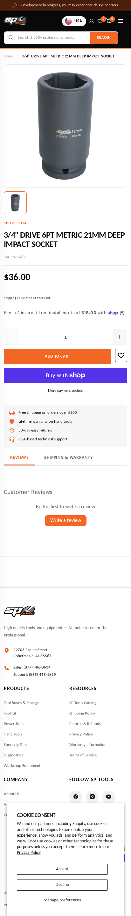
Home (8, 56)
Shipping (10, 298)
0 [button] (112, 19)
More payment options (65, 391)
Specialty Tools (16, 745)
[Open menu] (120, 21)
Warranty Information (88, 745)
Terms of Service (83, 755)
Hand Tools (13, 734)
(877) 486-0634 (37, 667)
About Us (11, 794)
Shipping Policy (82, 713)
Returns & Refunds (85, 724)
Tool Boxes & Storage (21, 703)
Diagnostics (13, 755)
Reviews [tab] (19, 457)
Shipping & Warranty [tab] (68, 457)
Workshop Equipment (22, 766)
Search (104, 38)
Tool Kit (10, 713)
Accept (62, 869)
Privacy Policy (29, 852)
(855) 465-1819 (42, 675)
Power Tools (14, 724)
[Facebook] (75, 797)
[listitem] (15, 202)
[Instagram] (92, 797)
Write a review (65, 520)
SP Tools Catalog (82, 703)
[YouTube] (108, 797)
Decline (62, 884)
